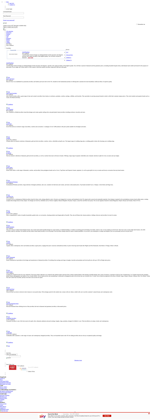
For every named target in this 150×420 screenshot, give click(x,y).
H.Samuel (8, 153)
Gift (7, 37)
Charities (2, 399)
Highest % (69, 60)
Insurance (8, 38)
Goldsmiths (9, 332)
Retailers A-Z (3, 396)
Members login (78, 360)
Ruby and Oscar (10, 78)
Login (1, 405)
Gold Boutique (26, 52)
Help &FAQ (3, 406)
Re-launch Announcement (6, 391)
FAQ (1, 401)
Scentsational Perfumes (12, 182)
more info (30, 57)
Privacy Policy (3, 387)
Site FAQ (11, 3)
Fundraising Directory (5, 382)
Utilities (8, 42)
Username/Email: (7, 11)
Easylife (8, 212)
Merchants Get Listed (5, 384)
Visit (9, 77)
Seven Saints (9, 271)
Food (7, 35)
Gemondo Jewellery (11, 318)
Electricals (8, 32)
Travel (7, 41)
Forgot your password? (9, 20)
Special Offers (3, 398)
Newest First (69, 55)
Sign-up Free (3, 403)
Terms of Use (3, 388)
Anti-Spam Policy (4, 381)
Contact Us (12, 4)
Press (1, 379)
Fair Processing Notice (5, 392)
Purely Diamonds (10, 257)
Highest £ (68, 57)
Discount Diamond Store (12, 303)
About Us (2, 378)
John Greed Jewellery (11, 93)
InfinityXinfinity (10, 227)
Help (7, 2)
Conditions (10, 104)
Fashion (8, 34)
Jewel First (9, 123)
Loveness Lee (9, 196)
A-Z (67, 52)
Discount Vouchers (4, 395)
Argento (8, 243)
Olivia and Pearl (10, 289)
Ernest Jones (9, 167)
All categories (9, 31)
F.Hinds (8, 138)
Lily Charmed (9, 109)
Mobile (8, 39)
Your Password (7, 16)
